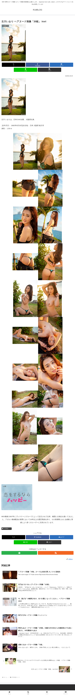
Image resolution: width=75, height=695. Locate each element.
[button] (49, 70)
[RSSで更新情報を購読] (56, 553)
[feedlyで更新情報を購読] (19, 553)
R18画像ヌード (7, 528)
